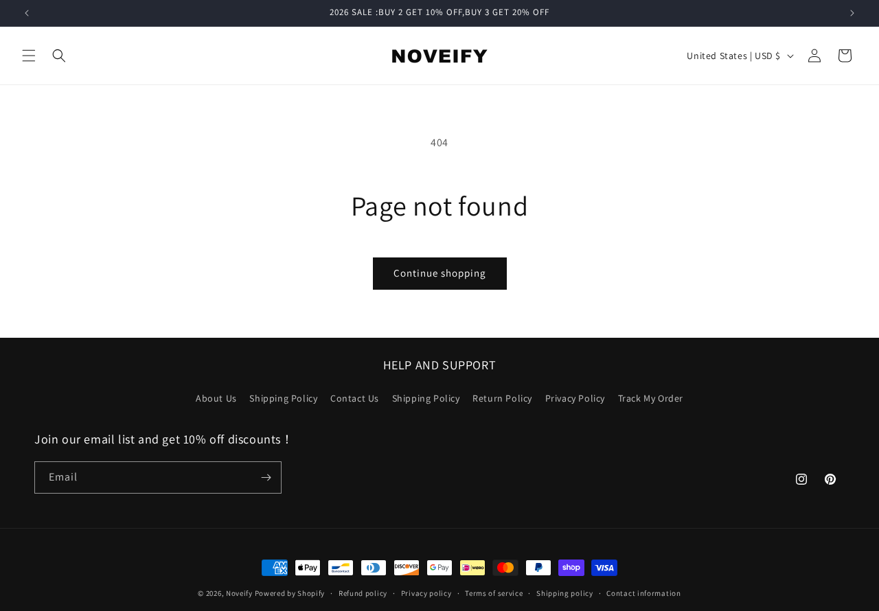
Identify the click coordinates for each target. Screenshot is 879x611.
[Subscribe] (266, 477)
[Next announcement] (852, 13)
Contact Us (354, 398)
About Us (216, 398)
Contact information (643, 593)
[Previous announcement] (27, 13)
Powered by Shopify (290, 593)
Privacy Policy (575, 398)
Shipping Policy (283, 398)
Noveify (239, 593)
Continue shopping (439, 272)
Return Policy (502, 398)
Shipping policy (564, 593)
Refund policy (363, 593)
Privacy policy (426, 593)
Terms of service (494, 593)
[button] (29, 56)
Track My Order (650, 398)
